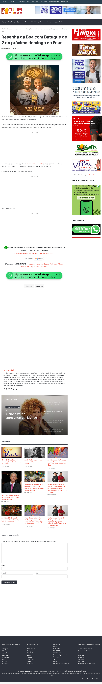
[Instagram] (14, 389)
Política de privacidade (74, 671)
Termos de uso (61, 671)
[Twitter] (9, 389)
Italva (79, 653)
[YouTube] (12, 389)
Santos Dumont (57, 653)
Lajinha (29, 655)
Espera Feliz (5, 653)
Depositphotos (93, 175)
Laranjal (29, 657)
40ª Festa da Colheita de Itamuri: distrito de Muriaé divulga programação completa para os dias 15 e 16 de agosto (57, 488)
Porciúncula (81, 661)
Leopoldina (30, 659)
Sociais (56, 22)
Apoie (84, 671)
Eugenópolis (5, 655)
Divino (3, 651)
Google (46, 264)
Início (4, 29)
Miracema (81, 657)
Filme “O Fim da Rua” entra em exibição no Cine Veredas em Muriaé (11, 462)
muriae (40, 286)
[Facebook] (7, 389)
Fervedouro (5, 657)
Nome (3, 565)
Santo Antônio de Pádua (85, 663)
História (36, 22)
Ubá (53, 659)
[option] (34, 415)
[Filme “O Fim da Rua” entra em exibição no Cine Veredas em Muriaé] (11, 452)
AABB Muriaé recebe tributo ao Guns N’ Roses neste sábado (34, 462)
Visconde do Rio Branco (59, 663)
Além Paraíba (31, 649)
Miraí (2, 659)
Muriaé (3, 663)
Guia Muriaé (6, 48)
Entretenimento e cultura (21, 29)
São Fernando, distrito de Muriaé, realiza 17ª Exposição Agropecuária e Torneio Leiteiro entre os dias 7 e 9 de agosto (57, 521)
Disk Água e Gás (24, 2)
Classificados (11, 22)
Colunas (19, 22)
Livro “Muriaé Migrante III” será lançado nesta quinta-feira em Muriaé (10, 497)
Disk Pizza (44, 2)
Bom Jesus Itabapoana (85, 649)
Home (4, 22)
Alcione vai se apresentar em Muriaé (21, 415)
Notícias (42, 22)
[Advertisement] (34, 148)
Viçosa (54, 661)
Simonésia (55, 657)
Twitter (29, 267)
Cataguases (30, 651)
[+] (7, 663)
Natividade (81, 659)
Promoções (64, 2)
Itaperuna (81, 655)
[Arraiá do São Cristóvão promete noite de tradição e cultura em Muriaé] (11, 510)
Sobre (53, 671)
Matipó (54, 646)
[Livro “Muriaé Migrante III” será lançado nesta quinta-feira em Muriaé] (11, 482)
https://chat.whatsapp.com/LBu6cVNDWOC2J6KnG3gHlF (34, 253)
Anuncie (5, 2)
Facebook (31, 264)
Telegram (53, 264)
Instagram (39, 264)
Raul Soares (56, 650)
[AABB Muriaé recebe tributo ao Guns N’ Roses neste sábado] (35, 452)
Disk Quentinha (54, 2)
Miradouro (4, 661)
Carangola (4, 649)
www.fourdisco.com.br (35, 164)
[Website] (4, 389)
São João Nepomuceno (59, 655)
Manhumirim (56, 644)
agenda (29, 286)
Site (37, 573)
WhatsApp (44, 267)
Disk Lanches (35, 2)
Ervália (29, 661)
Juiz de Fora (31, 653)
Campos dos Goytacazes (85, 651)
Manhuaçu (30, 663)
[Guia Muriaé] (11, 11)
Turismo (61, 22)
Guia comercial (28, 22)
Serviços (49, 22)
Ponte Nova (56, 648)
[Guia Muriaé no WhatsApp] (34, 57)
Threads (61, 264)
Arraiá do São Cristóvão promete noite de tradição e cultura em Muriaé (10, 520)
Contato (12, 2)
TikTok (23, 267)
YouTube (36, 267)
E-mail (4, 573)
